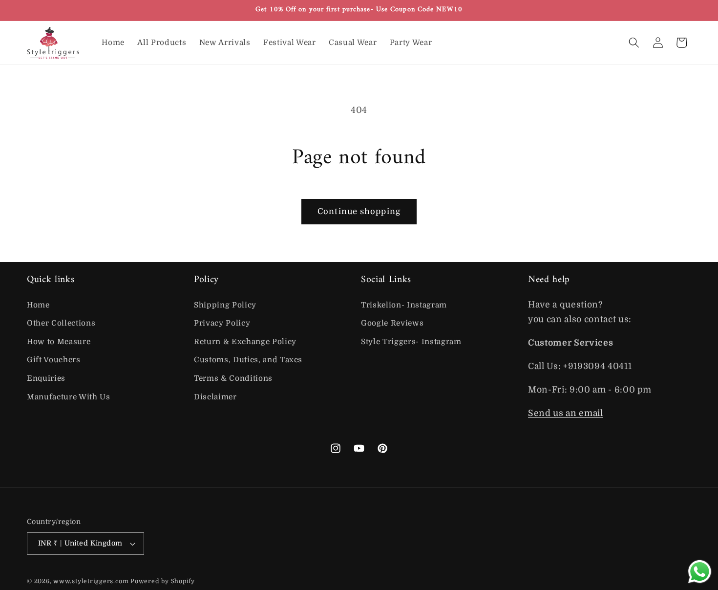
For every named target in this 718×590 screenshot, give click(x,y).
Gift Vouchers (54, 359)
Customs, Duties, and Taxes (248, 359)
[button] (634, 42)
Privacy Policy (222, 323)
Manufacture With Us (68, 397)
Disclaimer (215, 397)
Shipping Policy (225, 305)
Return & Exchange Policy (245, 341)
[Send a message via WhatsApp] (699, 571)
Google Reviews (392, 323)
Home (38, 305)
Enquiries (46, 378)
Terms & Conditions (233, 378)
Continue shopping (359, 211)
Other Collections (61, 323)
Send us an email (565, 413)
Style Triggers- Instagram (411, 341)
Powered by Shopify (162, 581)
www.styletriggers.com (90, 581)
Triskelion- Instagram (404, 305)
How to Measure (58, 341)
